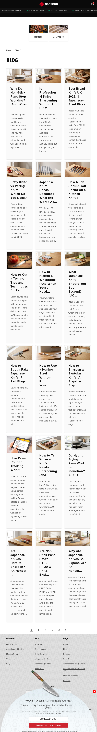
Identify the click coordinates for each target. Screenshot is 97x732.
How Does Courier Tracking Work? (18, 464)
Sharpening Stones (43, 664)
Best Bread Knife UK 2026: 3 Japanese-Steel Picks (76, 96)
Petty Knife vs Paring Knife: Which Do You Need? (18, 190)
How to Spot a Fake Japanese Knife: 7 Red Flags (19, 373)
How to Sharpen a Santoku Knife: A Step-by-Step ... (76, 375)
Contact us (11, 659)
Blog (65, 649)
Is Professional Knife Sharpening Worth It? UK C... (48, 98)
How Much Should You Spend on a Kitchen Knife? (77, 190)
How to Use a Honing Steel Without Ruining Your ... (48, 375)
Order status (11, 644)
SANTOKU (51, 4)
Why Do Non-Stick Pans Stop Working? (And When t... (18, 98)
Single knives (40, 649)
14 (59, 630)
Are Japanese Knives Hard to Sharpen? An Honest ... (18, 562)
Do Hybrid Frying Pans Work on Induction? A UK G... (76, 465)
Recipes (66, 654)
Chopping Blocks (42, 659)
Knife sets (39, 644)
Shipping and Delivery (15, 649)
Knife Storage (41, 654)
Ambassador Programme (74, 664)
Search (66, 659)
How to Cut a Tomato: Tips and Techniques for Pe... (19, 282)
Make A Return (12, 654)
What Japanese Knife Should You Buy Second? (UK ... (77, 283)
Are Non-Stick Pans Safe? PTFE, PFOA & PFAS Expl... (47, 562)
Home (65, 644)
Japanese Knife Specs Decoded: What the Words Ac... (48, 191)
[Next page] (65, 630)
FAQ (8, 664)
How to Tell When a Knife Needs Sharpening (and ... (48, 465)
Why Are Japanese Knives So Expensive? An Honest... (77, 560)
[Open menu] (4, 4)
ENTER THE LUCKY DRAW (48, 725)
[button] (92, 4)
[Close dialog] (94, 691)
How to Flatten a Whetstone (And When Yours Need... (47, 281)
